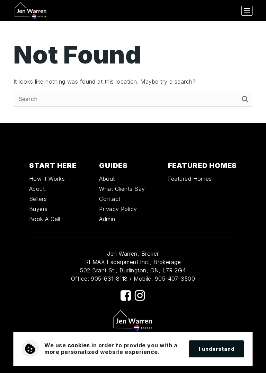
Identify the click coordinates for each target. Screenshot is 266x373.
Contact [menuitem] (109, 198)
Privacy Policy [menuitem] (118, 208)
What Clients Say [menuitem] (122, 188)
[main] (133, 72)
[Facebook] (126, 295)
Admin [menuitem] (107, 218)
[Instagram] (140, 295)
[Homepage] (31, 10)
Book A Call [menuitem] (44, 218)
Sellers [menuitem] (38, 198)
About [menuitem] (37, 188)
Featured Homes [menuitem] (190, 178)
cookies (79, 345)
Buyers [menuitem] (38, 208)
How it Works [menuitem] (47, 178)
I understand (216, 349)
